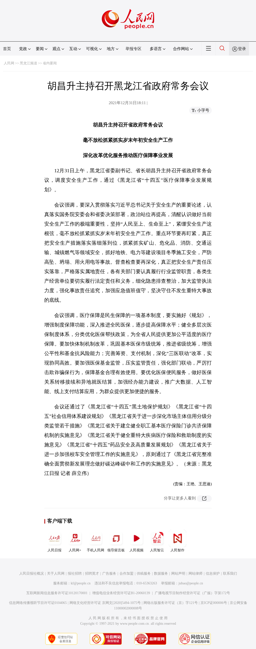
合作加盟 (127, 573)
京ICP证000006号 (213, 603)
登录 (242, 49)
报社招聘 (75, 573)
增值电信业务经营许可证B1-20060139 (121, 593)
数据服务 (161, 573)
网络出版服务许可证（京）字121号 (171, 603)
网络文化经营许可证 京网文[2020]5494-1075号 (105, 603)
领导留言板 (116, 550)
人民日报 (55, 550)
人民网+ (75, 550)
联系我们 (230, 573)
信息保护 (213, 573)
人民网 (9, 63)
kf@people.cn (80, 583)
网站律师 (195, 573)
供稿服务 (144, 573)
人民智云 (157, 550)
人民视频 (137, 550)
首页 (7, 49)
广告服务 (109, 573)
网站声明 (178, 573)
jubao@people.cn (190, 583)
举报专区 (134, 49)
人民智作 (177, 550)
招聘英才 (92, 573)
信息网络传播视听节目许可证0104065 (38, 603)
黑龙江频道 (28, 63)
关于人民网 (55, 573)
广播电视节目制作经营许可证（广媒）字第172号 (192, 593)
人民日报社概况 (31, 573)
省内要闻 (50, 63)
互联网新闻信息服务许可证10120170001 (57, 593)
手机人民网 (95, 550)
